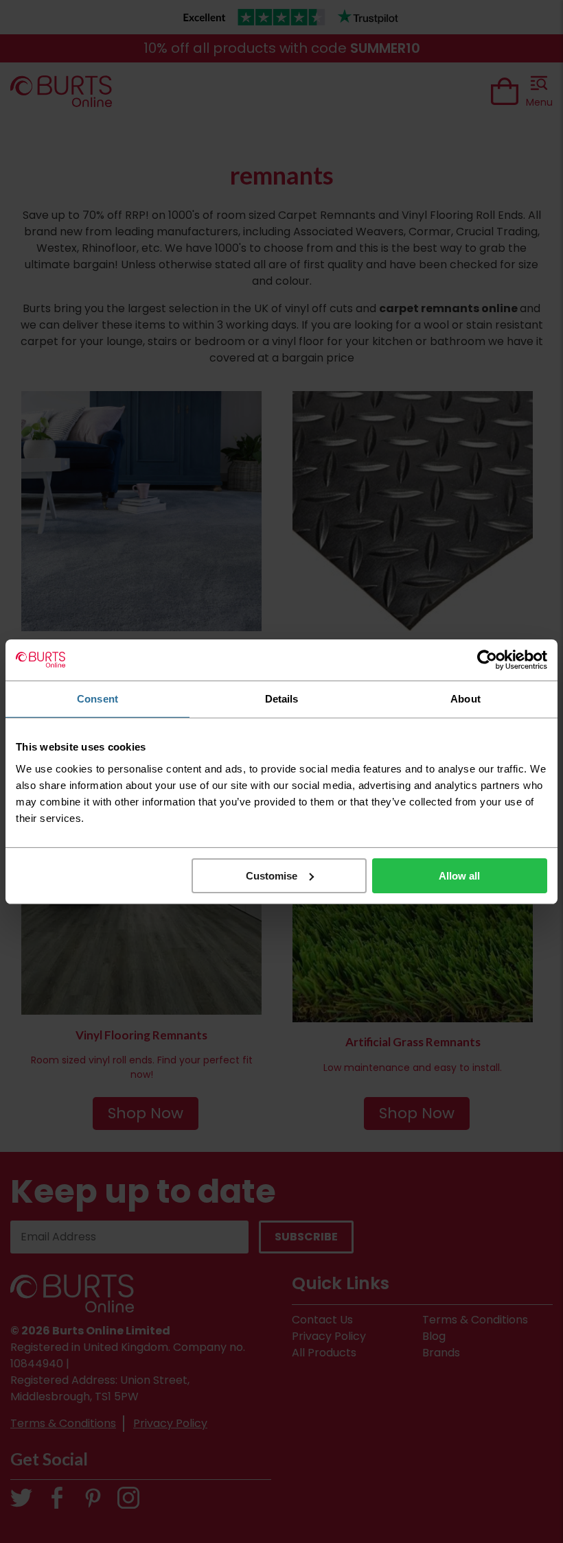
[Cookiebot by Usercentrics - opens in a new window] (487, 659)
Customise (271, 875)
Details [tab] (282, 698)
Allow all (459, 875)
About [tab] (465, 698)
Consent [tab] (97, 698)
